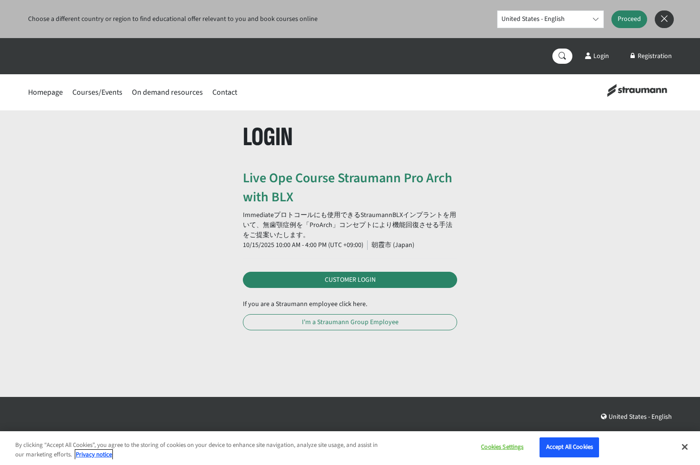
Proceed (629, 19)
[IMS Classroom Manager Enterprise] (637, 90)
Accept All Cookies (569, 447)
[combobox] (550, 19)
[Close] (684, 446)
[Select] (595, 19)
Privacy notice (94, 454)
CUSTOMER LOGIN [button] (350, 280)
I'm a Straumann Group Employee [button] (350, 322)
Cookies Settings (502, 447)
